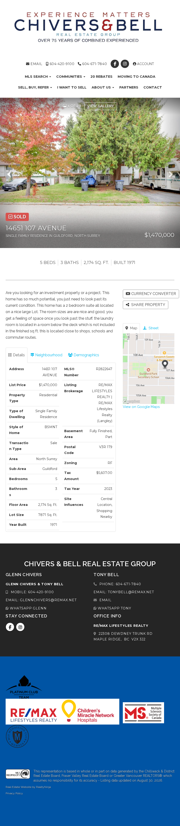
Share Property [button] (147, 304)
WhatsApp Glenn (27, 608)
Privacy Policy (14, 793)
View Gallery (100, 106)
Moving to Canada (136, 76)
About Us (102, 87)
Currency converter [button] (153, 293)
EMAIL (36, 64)
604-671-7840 (94, 64)
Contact (152, 87)
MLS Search (37, 76)
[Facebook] (115, 64)
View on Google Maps (141, 407)
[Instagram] (125, 64)
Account (145, 64)
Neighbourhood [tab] (48, 355)
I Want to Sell (71, 87)
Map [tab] (133, 328)
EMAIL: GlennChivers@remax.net (41, 600)
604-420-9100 (61, 64)
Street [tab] (153, 328)
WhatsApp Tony (114, 608)
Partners (128, 87)
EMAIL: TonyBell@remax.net (124, 592)
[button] (11, 173)
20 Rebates (101, 76)
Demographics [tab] (86, 355)
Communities (69, 76)
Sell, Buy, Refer (34, 87)
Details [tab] (18, 355)
